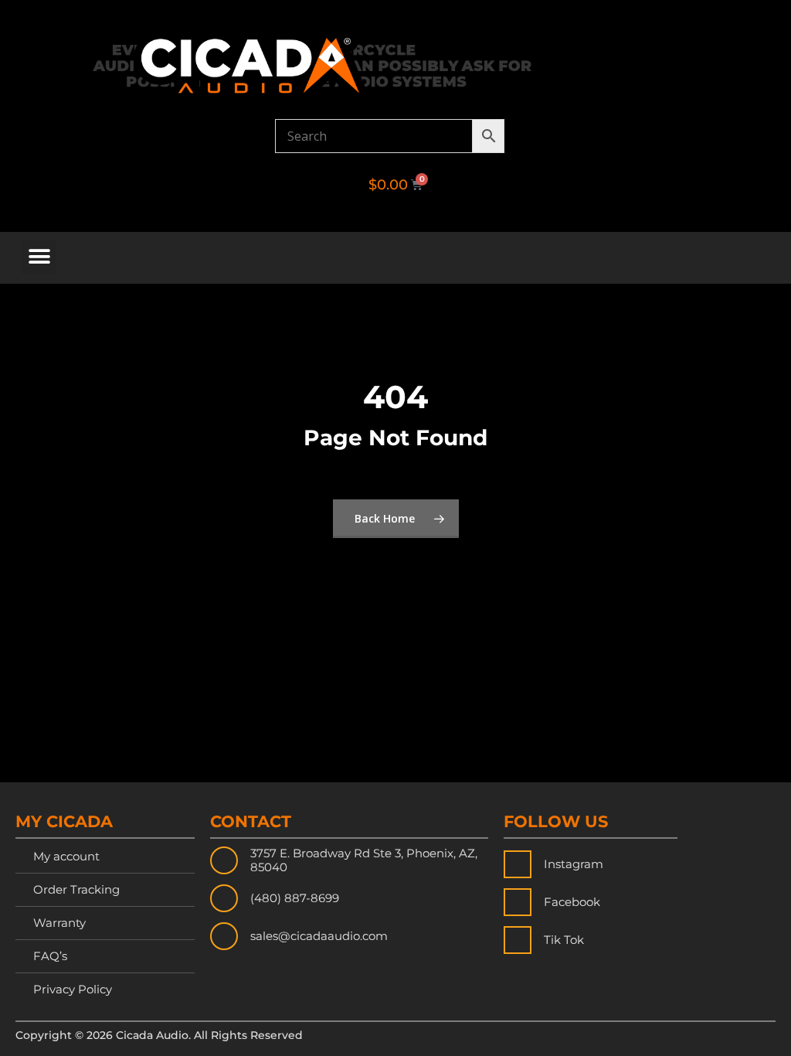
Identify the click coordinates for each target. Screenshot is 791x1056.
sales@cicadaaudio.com (319, 935)
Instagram (573, 864)
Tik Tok (564, 939)
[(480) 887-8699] (224, 898)
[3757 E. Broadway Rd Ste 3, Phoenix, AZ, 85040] (224, 860)
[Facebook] (517, 902)
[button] (39, 257)
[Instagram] (517, 864)
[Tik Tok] (517, 940)
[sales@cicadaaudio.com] (224, 936)
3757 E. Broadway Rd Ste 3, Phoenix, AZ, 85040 (363, 860)
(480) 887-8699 (294, 898)
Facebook (572, 901)
